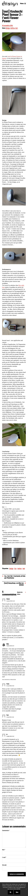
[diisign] (10, 3)
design (8, 28)
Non (17, 892)
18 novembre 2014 (7, 26)
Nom (3, 850)
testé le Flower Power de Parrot (12, 57)
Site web (4, 865)
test (16, 28)
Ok (10, 892)
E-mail (4, 857)
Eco (15, 569)
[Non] (26, 889)
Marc (7, 644)
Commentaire (6, 830)
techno (12, 28)
